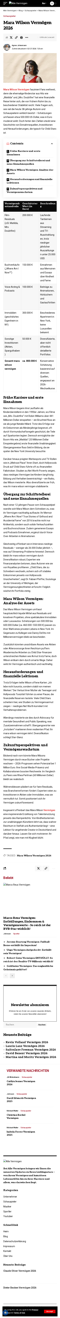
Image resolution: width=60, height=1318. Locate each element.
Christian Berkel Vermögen (16, 1117)
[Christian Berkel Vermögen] (45, 1115)
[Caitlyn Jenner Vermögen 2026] (45, 1082)
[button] (50, 1311)
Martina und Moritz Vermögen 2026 (31, 1057)
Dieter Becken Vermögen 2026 (19, 1287)
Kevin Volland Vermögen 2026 (27, 1042)
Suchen (42, 1025)
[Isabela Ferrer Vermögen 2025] (45, 1132)
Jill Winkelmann (13, 1077)
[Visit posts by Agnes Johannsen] (6, 47)
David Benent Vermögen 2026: (27, 1053)
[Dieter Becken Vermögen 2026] (49, 1292)
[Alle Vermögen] (18, 3)
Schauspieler (9, 16)
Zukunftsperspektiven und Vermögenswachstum (24, 190)
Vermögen (49, 810)
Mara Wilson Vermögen (16, 89)
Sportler (16, 934)
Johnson (7, 934)
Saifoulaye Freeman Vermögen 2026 (31, 1049)
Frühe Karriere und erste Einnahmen (23, 153)
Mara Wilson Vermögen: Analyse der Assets (30, 172)
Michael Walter (12, 1111)
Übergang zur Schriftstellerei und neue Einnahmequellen (28, 162)
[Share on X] (11, 37)
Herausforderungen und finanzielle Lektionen (29, 181)
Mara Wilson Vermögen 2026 (34, 855)
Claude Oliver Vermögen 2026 (19, 1271)
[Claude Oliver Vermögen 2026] (49, 1275)
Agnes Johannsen (19, 45)
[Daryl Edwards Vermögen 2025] (45, 1098)
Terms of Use (19, 1313)
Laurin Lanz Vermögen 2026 (25, 1046)
